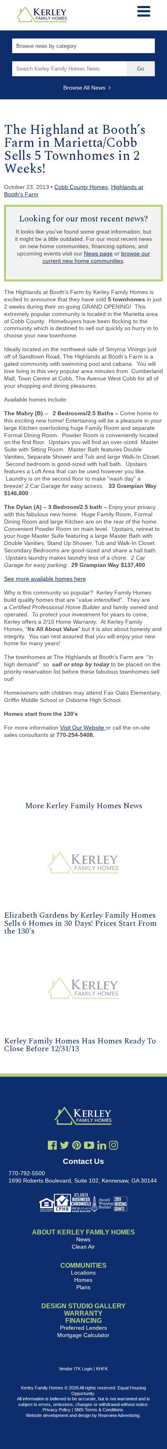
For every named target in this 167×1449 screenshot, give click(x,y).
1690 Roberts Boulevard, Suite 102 (53, 1180)
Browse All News (86, 87)
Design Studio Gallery (83, 1306)
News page (98, 253)
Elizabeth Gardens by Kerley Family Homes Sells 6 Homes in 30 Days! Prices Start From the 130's (80, 923)
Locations (83, 1272)
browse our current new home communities (96, 257)
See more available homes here (45, 578)
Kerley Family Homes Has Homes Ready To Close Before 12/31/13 (80, 1045)
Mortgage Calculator (83, 1335)
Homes (83, 1280)
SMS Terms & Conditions (98, 1409)
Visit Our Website (83, 727)
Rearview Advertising (118, 1415)
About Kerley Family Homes (83, 1232)
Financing (83, 1320)
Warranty (83, 1313)
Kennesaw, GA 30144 (129, 1180)
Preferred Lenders (83, 1327)
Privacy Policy (57, 1409)
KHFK (102, 1368)
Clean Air (83, 1246)
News (83, 1239)
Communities (83, 1265)
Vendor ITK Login (75, 1368)
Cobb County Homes (81, 187)
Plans (83, 1287)
